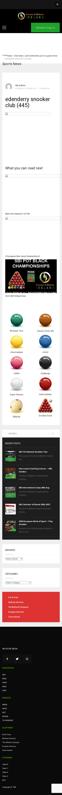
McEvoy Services (15, 602)
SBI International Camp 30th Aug (34, 487)
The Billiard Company (18, 607)
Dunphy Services (16, 611)
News (9, 55)
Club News (18, 55)
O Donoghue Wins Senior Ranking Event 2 (22, 256)
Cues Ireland (14, 616)
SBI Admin (20, 85)
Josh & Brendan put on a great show (41, 55)
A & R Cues (13, 597)
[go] (53, 434)
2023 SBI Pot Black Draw (15, 296)
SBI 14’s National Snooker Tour (33, 452)
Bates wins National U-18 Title (17, 214)
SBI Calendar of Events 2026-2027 (34, 504)
